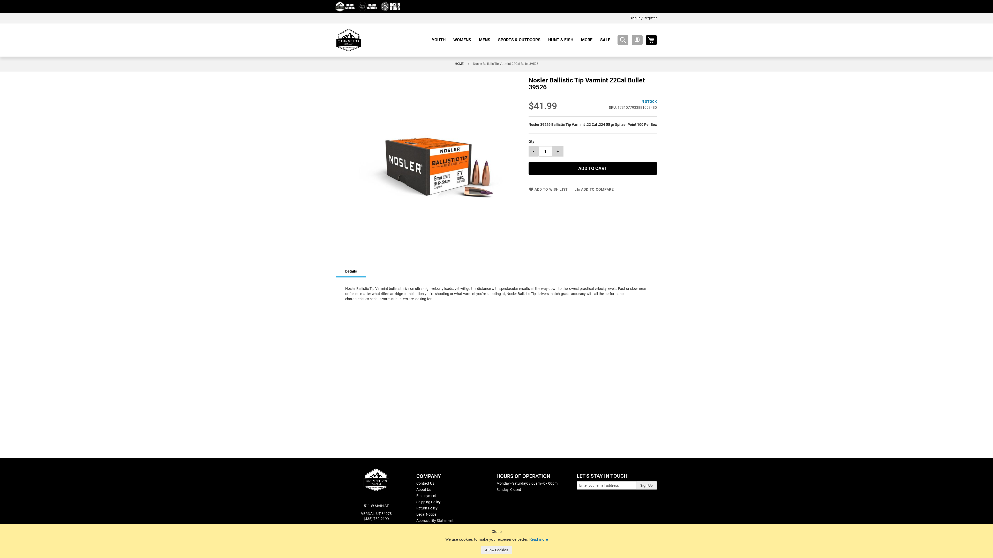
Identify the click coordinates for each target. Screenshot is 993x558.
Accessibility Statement (435, 520)
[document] (496, 545)
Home (459, 64)
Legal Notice (426, 514)
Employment (426, 496)
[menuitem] (440, 39)
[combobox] (623, 40)
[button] (637, 40)
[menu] (523, 39)
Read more (538, 539)
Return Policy (427, 508)
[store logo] (348, 40)
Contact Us (425, 483)
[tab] (351, 271)
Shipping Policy (428, 502)
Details (351, 271)
